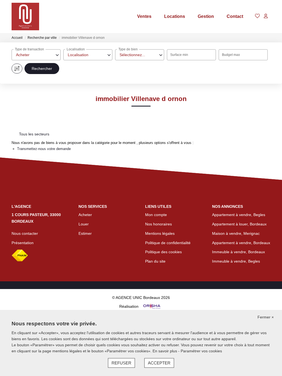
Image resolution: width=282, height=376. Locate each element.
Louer (83, 224)
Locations (174, 16)
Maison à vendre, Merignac (236, 233)
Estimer (85, 233)
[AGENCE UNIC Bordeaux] (25, 16)
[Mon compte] (266, 16)
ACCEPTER (159, 363)
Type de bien (128, 49)
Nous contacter (25, 233)
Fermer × (265, 317)
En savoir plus (165, 351)
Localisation (76, 49)
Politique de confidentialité (168, 243)
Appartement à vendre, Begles (238, 214)
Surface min (179, 55)
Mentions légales (160, 233)
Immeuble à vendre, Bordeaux (238, 252)
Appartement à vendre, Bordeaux (241, 243)
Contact (235, 16)
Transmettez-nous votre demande (44, 149)
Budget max (231, 55)
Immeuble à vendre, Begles (236, 261)
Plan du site (155, 261)
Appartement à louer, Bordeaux (239, 224)
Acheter (85, 214)
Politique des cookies (163, 252)
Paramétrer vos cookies (201, 351)
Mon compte (156, 214)
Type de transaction (29, 49)
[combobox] (36, 55)
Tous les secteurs (34, 134)
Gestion (206, 16)
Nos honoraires (158, 224)
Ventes (144, 16)
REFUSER (121, 363)
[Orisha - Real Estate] (151, 306)
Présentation (23, 243)
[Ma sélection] (257, 16)
